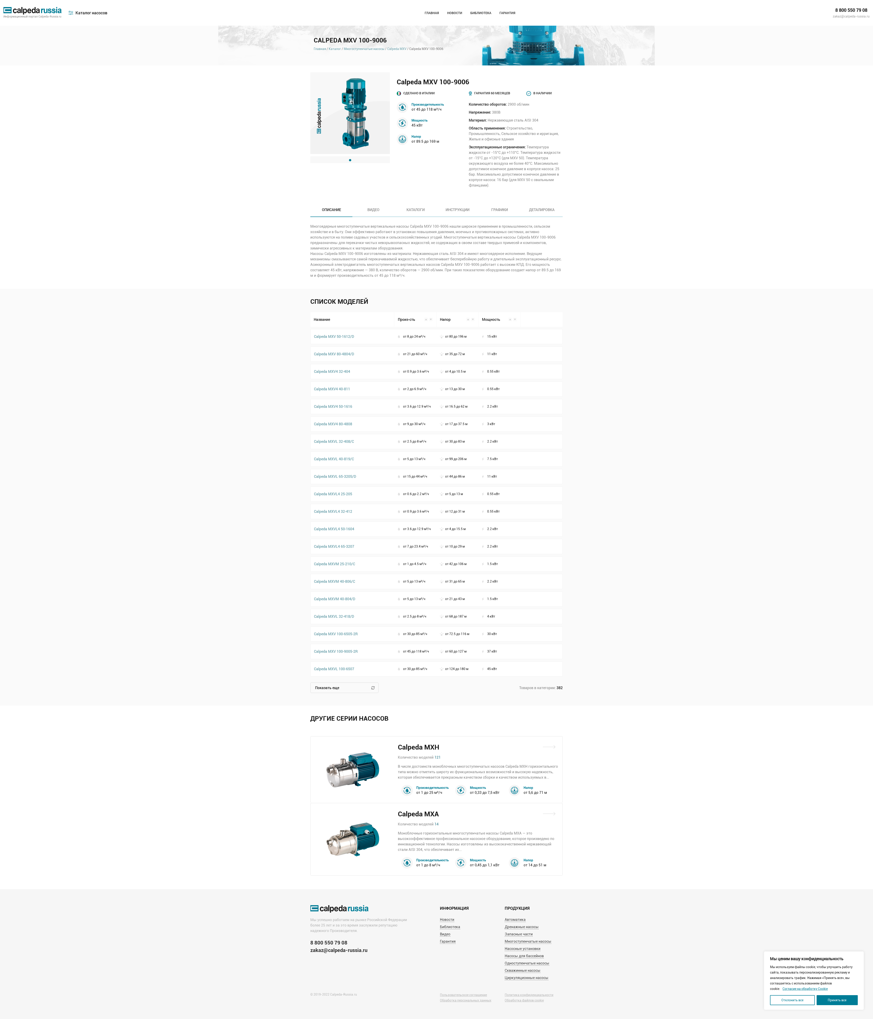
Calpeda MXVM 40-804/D (334, 598)
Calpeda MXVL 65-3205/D (335, 476)
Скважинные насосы (522, 970)
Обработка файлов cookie (524, 1000)
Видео (445, 934)
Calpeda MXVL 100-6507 (334, 668)
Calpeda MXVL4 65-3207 (334, 546)
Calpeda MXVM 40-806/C (334, 581)
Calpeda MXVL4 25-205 (333, 493)
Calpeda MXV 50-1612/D (334, 336)
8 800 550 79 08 (851, 10)
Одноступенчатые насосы (527, 963)
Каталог (335, 49)
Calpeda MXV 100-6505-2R (336, 633)
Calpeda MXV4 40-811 (332, 388)
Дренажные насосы (522, 927)
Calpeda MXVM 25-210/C (334, 563)
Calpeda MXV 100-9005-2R (336, 651)
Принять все (837, 1000)
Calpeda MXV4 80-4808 (333, 423)
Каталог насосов (91, 12)
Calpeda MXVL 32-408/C (334, 441)
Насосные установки (522, 949)
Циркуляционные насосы (526, 978)
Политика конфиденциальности (529, 995)
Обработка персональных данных (465, 1000)
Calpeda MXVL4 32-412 (333, 511)
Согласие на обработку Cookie (805, 989)
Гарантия (507, 13)
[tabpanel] (350, 113)
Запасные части (519, 934)
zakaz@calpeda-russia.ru (851, 16)
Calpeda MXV (396, 49)
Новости (454, 13)
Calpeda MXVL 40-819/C (334, 458)
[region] (814, 980)
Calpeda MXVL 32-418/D (334, 616)
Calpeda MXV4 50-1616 (333, 406)
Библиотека (480, 13)
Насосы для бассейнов (524, 956)
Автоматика (515, 919)
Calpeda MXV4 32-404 (332, 371)
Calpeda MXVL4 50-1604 (334, 528)
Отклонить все (792, 1000)
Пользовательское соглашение (463, 995)
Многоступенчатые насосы (364, 49)
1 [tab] (350, 160)
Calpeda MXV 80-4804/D (334, 353)
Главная (432, 13)
